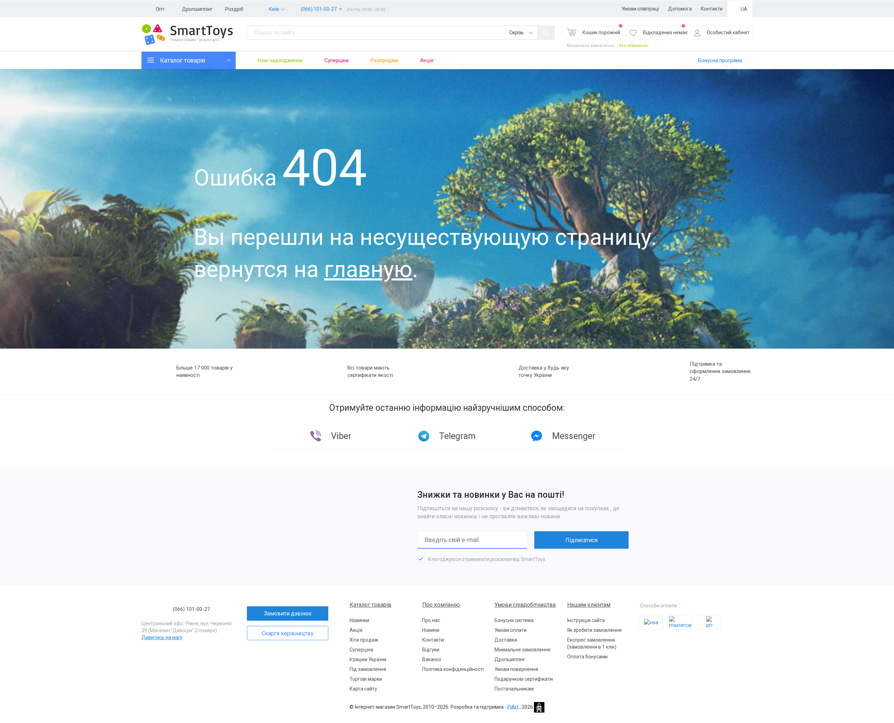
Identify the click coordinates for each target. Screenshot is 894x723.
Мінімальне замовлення (522, 649)
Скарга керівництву (288, 633)
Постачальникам (514, 689)
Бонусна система (514, 620)
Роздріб (234, 9)
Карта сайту (363, 689)
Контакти (712, 9)
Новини (430, 630)
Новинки (359, 620)
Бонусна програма (720, 60)
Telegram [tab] (457, 436)
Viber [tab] (341, 436)
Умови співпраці (640, 9)
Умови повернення (516, 669)
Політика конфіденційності (453, 669)
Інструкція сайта (586, 620)
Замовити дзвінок (288, 613)
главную (368, 269)
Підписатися (581, 540)
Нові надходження (280, 60)
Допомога (680, 9)
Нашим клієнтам (588, 604)
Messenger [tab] (573, 436)
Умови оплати (510, 630)
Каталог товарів (370, 604)
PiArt (513, 706)
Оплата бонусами (587, 656)
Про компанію (441, 604)
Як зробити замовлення (594, 630)
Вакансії (431, 659)
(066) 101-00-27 (319, 9)
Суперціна (336, 60)
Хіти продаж (364, 640)
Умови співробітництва (525, 604)
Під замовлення (368, 669)
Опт (160, 9)
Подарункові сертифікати (523, 679)
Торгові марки (366, 679)
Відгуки (430, 649)
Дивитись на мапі (161, 637)
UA (744, 9)
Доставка (505, 640)
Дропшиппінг (197, 9)
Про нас (431, 620)
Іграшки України (368, 659)
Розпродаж (384, 60)
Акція (426, 60)
